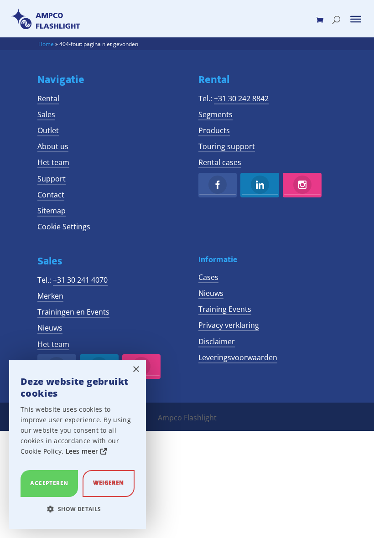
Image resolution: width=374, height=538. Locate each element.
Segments (215, 114)
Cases (208, 277)
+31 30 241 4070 (80, 280)
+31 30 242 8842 (241, 98)
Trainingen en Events (73, 312)
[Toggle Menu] (355, 19)
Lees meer (83, 451)
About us (52, 146)
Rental (48, 98)
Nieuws (49, 328)
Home (46, 44)
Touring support (226, 146)
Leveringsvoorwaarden (237, 357)
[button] (78, 509)
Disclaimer (216, 341)
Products (214, 130)
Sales (46, 114)
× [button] (135, 369)
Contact (50, 195)
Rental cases (219, 162)
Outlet (48, 130)
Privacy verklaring (228, 325)
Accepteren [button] (49, 483)
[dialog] (77, 444)
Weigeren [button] (108, 482)
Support (51, 179)
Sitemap (51, 211)
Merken (50, 296)
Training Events (224, 309)
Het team (53, 162)
